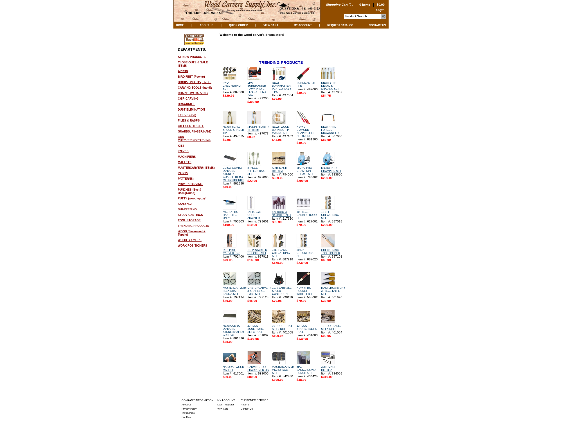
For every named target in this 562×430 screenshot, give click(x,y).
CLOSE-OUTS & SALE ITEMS (193, 64)
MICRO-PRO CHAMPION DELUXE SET (305, 171)
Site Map (186, 417)
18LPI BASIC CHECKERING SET (281, 253)
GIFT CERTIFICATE (191, 126)
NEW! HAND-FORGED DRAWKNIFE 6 (330, 129)
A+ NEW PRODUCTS (192, 57)
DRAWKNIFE (186, 104)
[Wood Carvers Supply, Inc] (247, 21)
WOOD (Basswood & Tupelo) (191, 233)
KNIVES (183, 151)
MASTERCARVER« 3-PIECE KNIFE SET (333, 291)
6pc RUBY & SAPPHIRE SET (281, 214)
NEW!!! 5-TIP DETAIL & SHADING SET (330, 85)
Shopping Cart (337, 4)
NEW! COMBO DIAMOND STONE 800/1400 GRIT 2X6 (233, 330)
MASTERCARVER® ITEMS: (196, 167)
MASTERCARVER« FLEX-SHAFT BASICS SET (235, 291)
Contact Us (377, 25)
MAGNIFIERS (187, 156)
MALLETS (184, 162)
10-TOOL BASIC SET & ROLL (331, 327)
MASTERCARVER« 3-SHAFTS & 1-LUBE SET (259, 291)
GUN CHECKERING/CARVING (194, 138)
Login (380, 10)
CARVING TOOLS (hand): (195, 87)
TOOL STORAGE (189, 220)
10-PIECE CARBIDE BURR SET (307, 215)
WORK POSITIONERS (192, 245)
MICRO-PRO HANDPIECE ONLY (230, 215)
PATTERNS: (186, 178)
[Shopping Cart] (351, 5)
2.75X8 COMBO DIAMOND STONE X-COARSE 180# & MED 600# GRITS (233, 174)
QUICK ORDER (238, 25)
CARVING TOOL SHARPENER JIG (258, 369)
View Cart (270, 25)
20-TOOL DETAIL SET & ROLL (282, 327)
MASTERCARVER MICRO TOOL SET (283, 369)
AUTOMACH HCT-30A (279, 170)
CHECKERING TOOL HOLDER (330, 252)
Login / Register (225, 404)
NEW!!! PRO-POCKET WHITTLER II (304, 291)
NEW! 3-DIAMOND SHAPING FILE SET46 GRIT (306, 131)
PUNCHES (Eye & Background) (189, 191)
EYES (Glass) (187, 115)
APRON (183, 71)
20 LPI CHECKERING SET (305, 253)
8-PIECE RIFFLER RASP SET (256, 171)
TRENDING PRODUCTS (193, 226)
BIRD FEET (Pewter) (191, 76)
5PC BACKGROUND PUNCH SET (306, 369)
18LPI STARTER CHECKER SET (257, 252)
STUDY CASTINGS (190, 215)
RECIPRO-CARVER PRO (231, 252)
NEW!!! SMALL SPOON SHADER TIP (233, 129)
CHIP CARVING (188, 98)
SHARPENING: (188, 209)
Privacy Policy (189, 408)
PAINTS (183, 173)
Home (180, 25)
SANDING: (185, 204)
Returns (245, 404)
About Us (206, 25)
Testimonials (188, 413)
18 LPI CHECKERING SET (330, 215)
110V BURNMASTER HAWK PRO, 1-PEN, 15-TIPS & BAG (256, 89)
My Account (303, 25)
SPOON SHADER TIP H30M (258, 128)
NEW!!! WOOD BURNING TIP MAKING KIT (280, 129)
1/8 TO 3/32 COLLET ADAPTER (254, 215)
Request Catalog (340, 25)
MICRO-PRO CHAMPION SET (331, 170)
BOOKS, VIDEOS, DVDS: (194, 82)
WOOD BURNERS (190, 240)
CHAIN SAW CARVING (193, 93)
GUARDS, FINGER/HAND (194, 131)
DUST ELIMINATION (191, 109)
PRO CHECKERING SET (232, 85)
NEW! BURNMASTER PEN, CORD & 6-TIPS (282, 87)
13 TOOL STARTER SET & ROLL (307, 328)
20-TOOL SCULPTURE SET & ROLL (255, 328)
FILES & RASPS (189, 120)
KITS (181, 145)
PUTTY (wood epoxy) (192, 198)
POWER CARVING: (190, 184)
